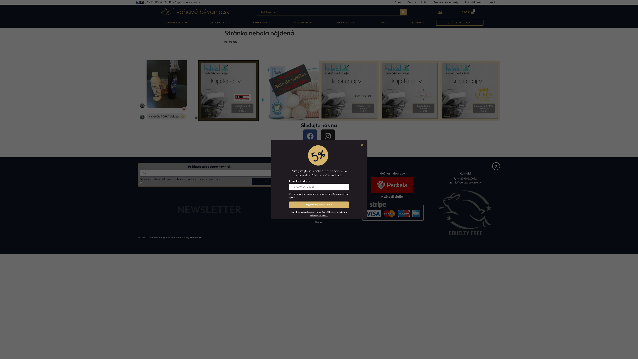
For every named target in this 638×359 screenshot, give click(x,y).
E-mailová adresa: (300, 181)
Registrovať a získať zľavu (319, 204)
